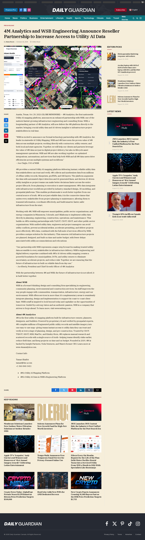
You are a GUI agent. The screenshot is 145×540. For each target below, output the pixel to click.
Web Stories (125, 18)
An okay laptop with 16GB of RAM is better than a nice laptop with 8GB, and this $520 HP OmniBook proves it (129, 68)
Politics (23, 18)
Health (69, 18)
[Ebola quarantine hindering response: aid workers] (111, 56)
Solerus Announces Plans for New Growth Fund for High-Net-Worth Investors (52, 426)
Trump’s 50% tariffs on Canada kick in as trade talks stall (126, 215)
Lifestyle (60, 18)
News (15, 18)
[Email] (6, 141)
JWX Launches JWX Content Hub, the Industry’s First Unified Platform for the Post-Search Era (86, 426)
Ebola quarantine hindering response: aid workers (128, 55)
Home (7, 18)
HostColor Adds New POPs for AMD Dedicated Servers (51, 493)
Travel (116, 18)
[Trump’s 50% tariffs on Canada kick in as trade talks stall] (124, 201)
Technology (88, 18)
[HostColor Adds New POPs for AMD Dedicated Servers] (52, 480)
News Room (10, 42)
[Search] (137, 18)
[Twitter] (6, 125)
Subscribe (120, 10)
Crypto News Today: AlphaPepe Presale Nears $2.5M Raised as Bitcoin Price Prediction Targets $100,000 (19, 495)
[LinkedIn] (6, 130)
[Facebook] (6, 120)
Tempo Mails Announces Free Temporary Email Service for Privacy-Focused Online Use (51, 458)
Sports (78, 18)
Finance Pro (11, 10)
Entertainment (46, 18)
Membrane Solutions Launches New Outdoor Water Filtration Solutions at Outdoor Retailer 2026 (18, 427)
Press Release (9, 25)
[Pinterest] (6, 136)
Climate (100, 18)
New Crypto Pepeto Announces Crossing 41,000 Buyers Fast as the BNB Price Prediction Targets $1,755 (86, 495)
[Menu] (141, 18)
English (135, 10)
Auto (108, 18)
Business (34, 18)
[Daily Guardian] (73, 10)
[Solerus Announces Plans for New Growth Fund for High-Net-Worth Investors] (52, 412)
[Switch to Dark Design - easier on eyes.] (133, 18)
